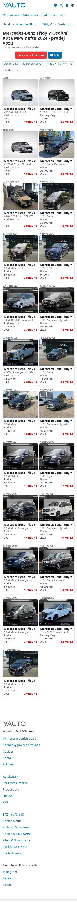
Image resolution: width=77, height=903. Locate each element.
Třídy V (47, 24)
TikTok (7, 885)
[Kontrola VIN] (55, 5)
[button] (31, 55)
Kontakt (8, 758)
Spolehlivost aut (14, 853)
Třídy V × (51, 63)
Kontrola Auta (12, 821)
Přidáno (9, 70)
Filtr (56, 55)
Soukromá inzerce (53, 15)
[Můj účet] (67, 5)
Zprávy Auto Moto (15, 847)
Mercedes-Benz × (33, 63)
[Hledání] (61, 5)
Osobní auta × (12, 63)
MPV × (63, 63)
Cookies (8, 751)
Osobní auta (11, 15)
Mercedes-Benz (26, 24)
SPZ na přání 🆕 (13, 814)
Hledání (8, 796)
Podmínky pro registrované (21, 745)
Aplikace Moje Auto (16, 827)
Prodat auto (11, 789)
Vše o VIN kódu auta (16, 840)
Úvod (6, 24)
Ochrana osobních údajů (19, 739)
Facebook (9, 878)
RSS (5, 802)
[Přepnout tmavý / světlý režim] (72, 4)
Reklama (9, 764)
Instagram (10, 872)
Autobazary (30, 15)
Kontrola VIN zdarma (17, 834)
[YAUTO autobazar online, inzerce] (14, 5)
